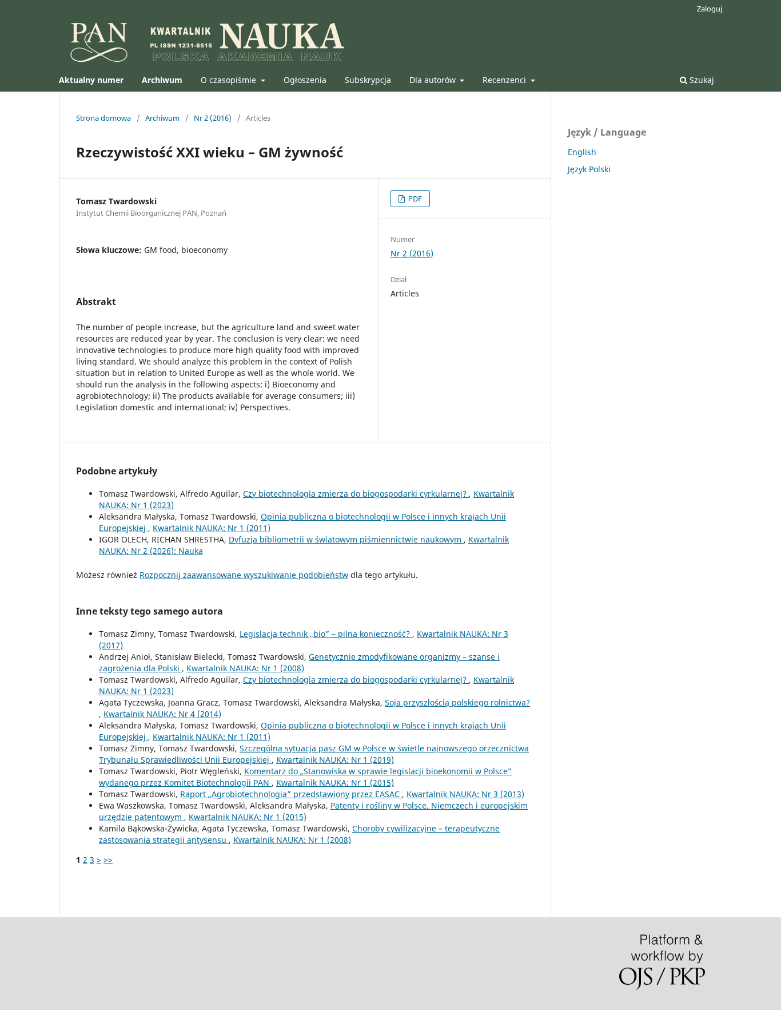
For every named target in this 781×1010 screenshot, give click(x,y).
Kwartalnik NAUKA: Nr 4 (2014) (162, 713)
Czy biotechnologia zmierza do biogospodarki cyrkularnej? (356, 493)
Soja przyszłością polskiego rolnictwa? (457, 702)
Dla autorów (433, 79)
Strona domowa (103, 118)
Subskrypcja (368, 79)
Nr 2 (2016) (213, 118)
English (582, 151)
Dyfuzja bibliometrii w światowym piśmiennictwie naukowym (346, 539)
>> (108, 859)
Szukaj (700, 79)
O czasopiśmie (229, 79)
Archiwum (162, 118)
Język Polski (589, 169)
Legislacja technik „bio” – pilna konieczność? (326, 633)
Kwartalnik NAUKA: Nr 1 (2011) (211, 527)
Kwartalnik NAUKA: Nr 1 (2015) (335, 782)
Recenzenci (505, 79)
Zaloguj (709, 8)
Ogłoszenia (305, 79)
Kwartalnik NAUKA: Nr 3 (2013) (465, 794)
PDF (414, 198)
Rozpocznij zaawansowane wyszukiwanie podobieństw (244, 574)
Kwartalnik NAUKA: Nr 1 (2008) (245, 668)
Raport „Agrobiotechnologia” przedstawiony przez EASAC (291, 794)
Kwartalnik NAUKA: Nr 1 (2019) (335, 759)
